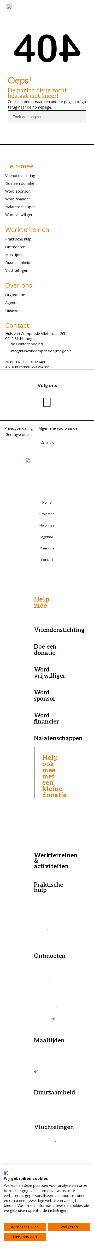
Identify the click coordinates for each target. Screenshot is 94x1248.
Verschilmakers (49, 968)
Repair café (45, 902)
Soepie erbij (45, 1065)
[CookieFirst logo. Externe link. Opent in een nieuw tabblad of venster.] (6, 1173)
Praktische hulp (18, 239)
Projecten (47, 513)
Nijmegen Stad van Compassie (45, 1000)
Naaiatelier (45, 940)
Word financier (17, 199)
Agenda (12, 302)
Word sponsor (17, 191)
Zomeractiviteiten (51, 987)
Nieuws (11, 310)
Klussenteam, (47, 934)
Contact (47, 559)
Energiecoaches (50, 1111)
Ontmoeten (15, 246)
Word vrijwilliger (18, 214)
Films (39, 1025)
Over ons (47, 548)
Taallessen (44, 1140)
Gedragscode (17, 434)
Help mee (47, 525)
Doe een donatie (19, 183)
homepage (41, 107)
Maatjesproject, (50, 1146)
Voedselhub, (46, 1105)
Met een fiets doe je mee (47, 921)
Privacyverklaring (18, 428)
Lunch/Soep (46, 1077)
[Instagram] (47, 402)
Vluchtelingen (16, 270)
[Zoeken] (79, 117)
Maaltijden (14, 254)
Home (47, 502)
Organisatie (15, 294)
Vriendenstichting (20, 175)
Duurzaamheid (17, 262)
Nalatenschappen (20, 206)
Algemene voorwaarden (59, 428)
